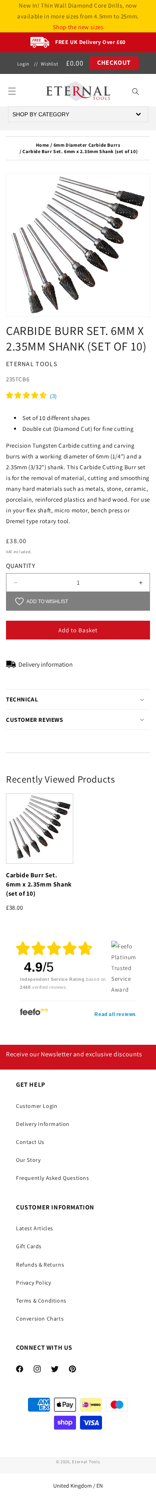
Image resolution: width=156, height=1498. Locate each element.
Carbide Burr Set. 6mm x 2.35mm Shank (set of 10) (39, 884)
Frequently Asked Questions (52, 1177)
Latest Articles (34, 1228)
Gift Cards (29, 1246)
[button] (12, 91)
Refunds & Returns (40, 1264)
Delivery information (45, 664)
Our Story (28, 1159)
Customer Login (36, 1106)
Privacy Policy (33, 1282)
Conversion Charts (40, 1318)
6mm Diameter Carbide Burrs (87, 145)
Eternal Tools (86, 1461)
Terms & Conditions (41, 1300)
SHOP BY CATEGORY (40, 114)
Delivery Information (43, 1123)
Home (42, 145)
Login (23, 64)
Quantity (20, 566)
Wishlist (49, 64)
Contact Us (30, 1141)
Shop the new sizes (78, 27)
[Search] (135, 91)
